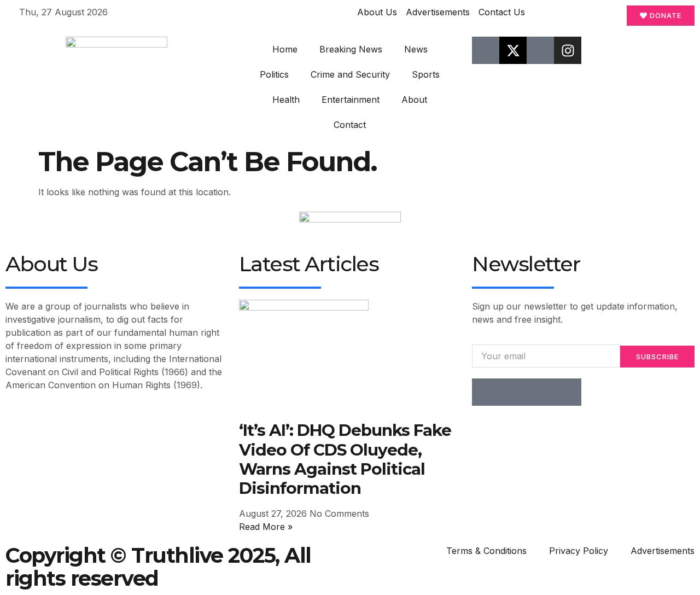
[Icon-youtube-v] (540, 50)
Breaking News (350, 49)
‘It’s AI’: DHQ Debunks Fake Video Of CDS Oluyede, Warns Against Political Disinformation (345, 459)
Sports (426, 74)
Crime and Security (350, 74)
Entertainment (351, 99)
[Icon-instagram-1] (540, 392)
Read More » (266, 526)
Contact (350, 124)
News (416, 49)
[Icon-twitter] (513, 392)
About (414, 99)
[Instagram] (567, 50)
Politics (274, 74)
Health (286, 99)
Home (285, 49)
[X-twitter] (513, 50)
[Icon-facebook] (485, 50)
